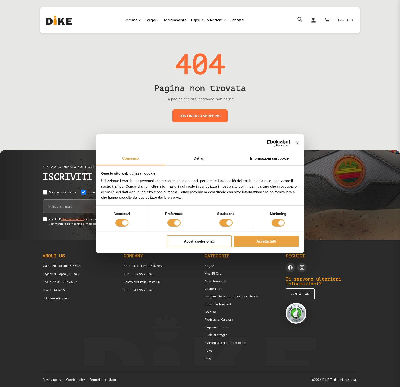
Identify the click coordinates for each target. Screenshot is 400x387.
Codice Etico (213, 289)
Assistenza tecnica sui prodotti (225, 343)
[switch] (174, 223)
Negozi (210, 266)
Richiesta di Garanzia (219, 319)
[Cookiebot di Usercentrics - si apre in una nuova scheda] (270, 143)
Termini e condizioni (103, 379)
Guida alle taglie (216, 335)
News (208, 350)
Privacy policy (52, 379)
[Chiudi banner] (297, 143)
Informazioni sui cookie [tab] (269, 158)
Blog (208, 358)
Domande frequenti (218, 304)
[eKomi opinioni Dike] (296, 313)
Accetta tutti (266, 241)
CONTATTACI (300, 294)
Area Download (215, 281)
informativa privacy (73, 219)
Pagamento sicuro (217, 327)
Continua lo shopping (200, 115)
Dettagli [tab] (200, 158)
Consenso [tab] (130, 158)
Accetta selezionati (199, 241)
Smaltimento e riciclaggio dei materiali (231, 296)
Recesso (210, 312)
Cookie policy (75, 379)
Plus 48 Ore (213, 273)
